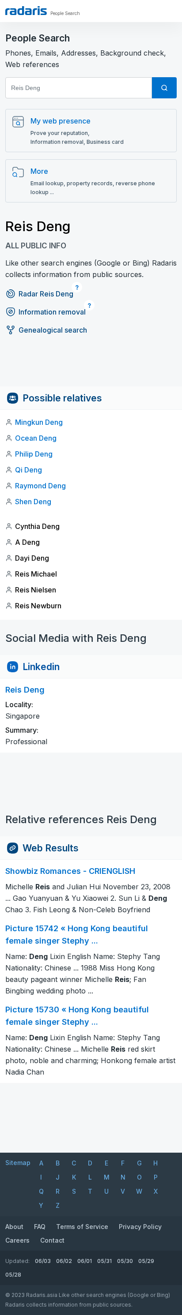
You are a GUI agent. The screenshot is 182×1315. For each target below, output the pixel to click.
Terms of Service (82, 1226)
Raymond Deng (40, 485)
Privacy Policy (140, 1226)
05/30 (125, 1261)
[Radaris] (26, 10)
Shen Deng (33, 501)
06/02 (64, 1261)
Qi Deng (28, 469)
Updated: (17, 1261)
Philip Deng (34, 454)
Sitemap (17, 1162)
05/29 (146, 1261)
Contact (52, 1240)
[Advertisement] (91, 366)
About (14, 1226)
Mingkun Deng (39, 422)
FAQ (40, 1226)
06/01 (84, 1261)
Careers (17, 1240)
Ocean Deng (36, 438)
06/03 (43, 1261)
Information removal (52, 311)
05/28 (13, 1274)
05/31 (104, 1261)
